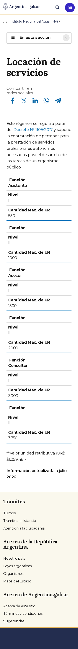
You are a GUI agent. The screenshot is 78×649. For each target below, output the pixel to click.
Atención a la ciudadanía (24, 528)
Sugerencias (13, 621)
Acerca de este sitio (19, 606)
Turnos (9, 513)
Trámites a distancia (19, 521)
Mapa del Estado (17, 581)
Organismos (13, 574)
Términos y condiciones (22, 613)
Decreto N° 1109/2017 (33, 129)
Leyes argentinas (17, 566)
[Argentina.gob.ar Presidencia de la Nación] (21, 7)
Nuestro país (14, 558)
